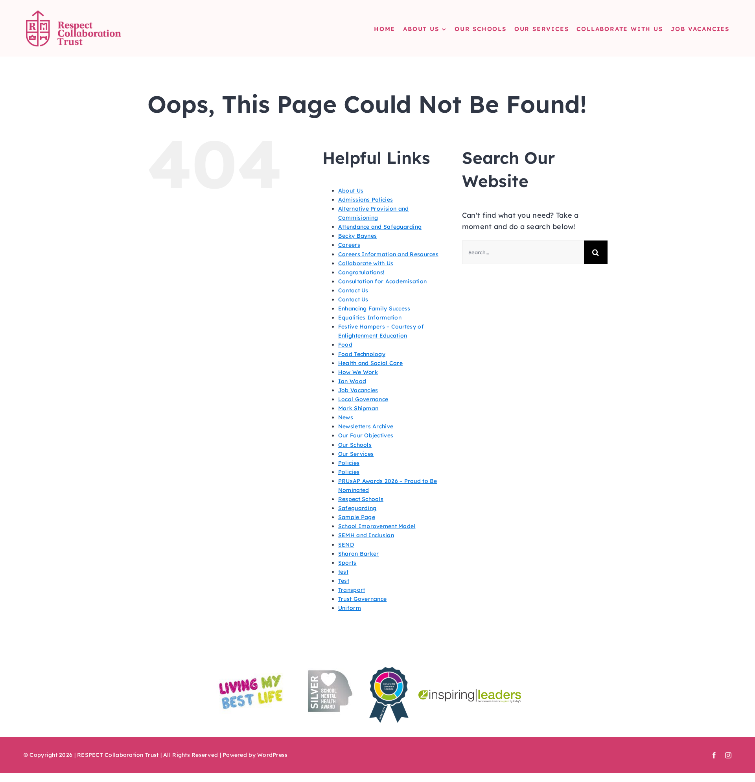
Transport (351, 589)
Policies (348, 462)
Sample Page (356, 517)
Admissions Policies (365, 199)
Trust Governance (362, 598)
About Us (350, 190)
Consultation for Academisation (382, 281)
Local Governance (363, 399)
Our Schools (355, 444)
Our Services (356, 453)
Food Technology (361, 354)
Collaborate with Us (365, 263)
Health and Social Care (370, 363)
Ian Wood (352, 381)
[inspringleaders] (469, 692)
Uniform (349, 607)
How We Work (358, 372)
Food (345, 344)
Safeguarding (357, 508)
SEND (346, 544)
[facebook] (714, 755)
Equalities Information (369, 317)
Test (343, 580)
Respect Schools (360, 499)
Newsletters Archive (365, 426)
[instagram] (728, 755)
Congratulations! (361, 272)
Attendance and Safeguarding (380, 226)
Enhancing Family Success (374, 308)
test (343, 571)
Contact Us (353, 290)
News (345, 417)
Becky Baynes (357, 235)
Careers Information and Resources (388, 254)
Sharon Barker (358, 553)
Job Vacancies (358, 390)
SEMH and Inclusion (366, 535)
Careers (349, 244)
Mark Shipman (358, 408)
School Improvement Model (376, 526)
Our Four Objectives (365, 435)
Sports (347, 562)
